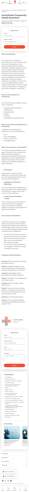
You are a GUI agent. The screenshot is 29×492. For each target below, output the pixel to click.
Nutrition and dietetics (11, 411)
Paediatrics (8, 417)
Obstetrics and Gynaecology (12, 398)
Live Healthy (8, 377)
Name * (6, 33)
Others (7, 387)
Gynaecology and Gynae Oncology (14, 396)
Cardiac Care (24, 20)
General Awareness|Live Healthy (13, 380)
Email (5, 347)
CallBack (25, 490)
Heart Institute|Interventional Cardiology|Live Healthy (12, 385)
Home (3, 10)
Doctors (8, 490)
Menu (3, 490)
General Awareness (10, 379)
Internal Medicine (9, 409)
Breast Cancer (9, 389)
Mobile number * (8, 39)
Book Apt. (14, 490)
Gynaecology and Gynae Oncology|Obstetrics (11, 394)
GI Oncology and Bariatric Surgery (14, 400)
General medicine (9, 382)
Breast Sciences (9, 391)
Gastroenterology (9, 413)
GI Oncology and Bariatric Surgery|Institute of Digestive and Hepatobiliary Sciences (14, 406)
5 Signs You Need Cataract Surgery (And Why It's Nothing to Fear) (11, 442)
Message (6, 353)
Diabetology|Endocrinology (12, 415)
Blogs (7, 10)
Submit (14, 46)
